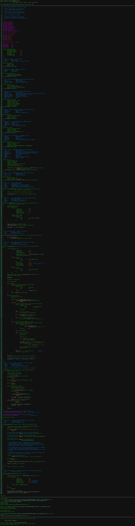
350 (1, 357)
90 (1, 96)
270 (1, 277)
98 (1, 104)
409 (1, 417)
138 (1, 144)
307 (1, 314)
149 (1, 155)
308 (1, 315)
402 (1, 410)
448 (1, 456)
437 (1, 445)
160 (1, 166)
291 (1, 298)
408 (1, 416)
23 (1, 28)
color (21, 2)
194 (1, 201)
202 (1, 209)
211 (1, 218)
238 (1, 245)
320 (1, 327)
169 (1, 175)
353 (1, 360)
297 (1, 304)
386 (1, 394)
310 (1, 317)
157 (1, 163)
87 (1, 93)
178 (1, 184)
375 (1, 383)
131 (1, 137)
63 (1, 69)
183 (1, 189)
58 (1, 64)
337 (1, 344)
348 (1, 355)
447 (1, 455)
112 (1, 118)
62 (1, 68)
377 (1, 385)
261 (1, 268)
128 (1, 134)
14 (1, 19)
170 (1, 176)
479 (1, 487)
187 (1, 193)
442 (1, 450)
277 (1, 284)
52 (1, 58)
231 (1, 238)
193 (1, 199)
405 (1, 413)
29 (1, 35)
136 (1, 142)
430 (1, 438)
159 (1, 165)
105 (1, 111)
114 (1, 120)
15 (1, 20)
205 (1, 212)
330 (1, 337)
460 (1, 468)
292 (1, 299)
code (30, 2)
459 (1, 467)
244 (1, 251)
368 (1, 376)
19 (1, 24)
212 (1, 219)
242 (1, 249)
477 (1, 485)
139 (1, 145)
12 (1, 17)
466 (1, 474)
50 (1, 56)
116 (1, 122)
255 (1, 262)
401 (1, 409)
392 (1, 400)
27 (1, 33)
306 (1, 313)
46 (1, 52)
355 (1, 362)
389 (1, 397)
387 (1, 395)
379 (1, 387)
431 (1, 439)
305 (1, 312)
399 (1, 407)
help (17, 2)
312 (1, 319)
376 (1, 384)
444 (1, 452)
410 (1, 418)
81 (1, 87)
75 (1, 81)
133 (1, 139)
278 (1, 285)
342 (1, 349)
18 (1, 23)
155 (1, 161)
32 (1, 38)
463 (1, 471)
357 (1, 364)
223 (1, 230)
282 (1, 289)
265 (1, 272)
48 (1, 54)
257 (1, 264)
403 (1, 411)
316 (1, 323)
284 (1, 291)
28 (1, 34)
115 (1, 121)
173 (1, 179)
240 (1, 247)
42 (1, 48)
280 (1, 287)
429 (1, 437)
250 (1, 257)
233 (1, 240)
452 (1, 460)
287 (1, 294)
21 (1, 26)
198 (1, 205)
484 (1, 492)
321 (1, 328)
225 (1, 232)
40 (1, 46)
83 (1, 89)
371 (1, 379)
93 (1, 99)
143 (1, 149)
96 (1, 102)
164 (1, 170)
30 (1, 36)
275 (1, 282)
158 (1, 164)
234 (1, 241)
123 (1, 129)
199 (1, 206)
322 (1, 329)
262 (1, 269)
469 (1, 477)
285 (1, 292)
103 (1, 109)
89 (1, 95)
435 (1, 443)
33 (1, 39)
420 (1, 428)
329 (1, 336)
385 (1, 393)
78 (1, 84)
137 (1, 143)
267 (1, 274)
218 (1, 225)
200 (1, 207)
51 (1, 57)
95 (1, 101)
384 (1, 392)
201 (1, 208)
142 (1, 148)
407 (1, 415)
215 (1, 222)
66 (1, 72)
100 (1, 106)
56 (1, 62)
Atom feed (34, 2)
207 (1, 214)
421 (1, 429)
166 (1, 172)
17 (1, 22)
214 (1, 221)
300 (1, 307)
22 (1, 27)
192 (1, 198)
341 (1, 348)
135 (1, 141)
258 (1, 265)
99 (1, 105)
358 (1, 365)
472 (1, 480)
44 (1, 50)
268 (1, 275)
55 (1, 61)
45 (1, 51)
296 (1, 303)
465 (1, 473)
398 (1, 406)
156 (1, 162)
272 (1, 279)
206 (1, 213)
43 (1, 49)
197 (1, 204)
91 (1, 97)
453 (1, 461)
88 (1, 94)
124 (1, 130)
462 (1, 470)
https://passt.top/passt (15, 501)
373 (1, 381)
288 (1, 295)
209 (1, 216)
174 (1, 180)
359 (1, 366)
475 (1, 483)
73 (1, 79)
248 (1, 255)
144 (1, 150)
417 (1, 425)
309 (1, 316)
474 (1, 482)
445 (1, 453)
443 (1, 451)
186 (1, 192)
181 (1, 187)
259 (1, 266)
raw (32, 4)
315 (1, 322)
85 (1, 91)
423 (1, 431)
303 (1, 310)
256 (1, 263)
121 (1, 127)
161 (1, 167)
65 (1, 71)
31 (1, 37)
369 (1, 377)
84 (1, 90)
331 (1, 338)
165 (1, 171)
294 (1, 301)
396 (1, 404)
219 (1, 226)
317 (1, 324)
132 (1, 138)
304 (1, 311)
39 (1, 45)
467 (1, 475)
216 (1, 223)
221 (1, 228)
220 (1, 227)
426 (1, 434)
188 (1, 194)
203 (1, 210)
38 (1, 44)
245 (1, 252)
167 (1, 173)
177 (1, 183)
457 (1, 465)
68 (1, 74)
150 (1, 156)
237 (1, 244)
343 (1, 350)
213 (1, 220)
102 (1, 108)
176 (1, 182)
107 (1, 113)
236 (1, 243)
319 (1, 326)
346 (1, 353)
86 (1, 92)
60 (1, 66)
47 (1, 53)
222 (1, 229)
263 (1, 270)
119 (1, 125)
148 (1, 154)
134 (1, 140)
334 (1, 341)
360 (1, 367)
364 (1, 372)
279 (1, 286)
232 (1, 239)
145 (1, 151)
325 (1, 332)
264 (1, 271)
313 (1, 320)
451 (1, 459)
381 (1, 389)
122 (1, 128)
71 (1, 77)
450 (1, 458)
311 (1, 318)
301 (1, 308)
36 (1, 42)
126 (1, 132)
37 (1, 43)
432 (1, 440)
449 (1, 457)
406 (1, 414)
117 (1, 123)
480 (1, 488)
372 (1, 380)
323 (1, 330)
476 (1, 484)
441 (1, 449)
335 (1, 342)
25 (1, 31)
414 (1, 422)
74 (1, 80)
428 (1, 436)
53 (1, 59)
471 (1, 479)
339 (1, 346)
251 (1, 258)
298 (1, 305)
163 (1, 169)
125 (1, 131)
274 (1, 281)
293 (1, 300)
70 (1, 76)
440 (1, 448)
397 (1, 405)
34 (1, 40)
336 (1, 343)
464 (1, 472)
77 (1, 83)
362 (1, 370)
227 (1, 234)
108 (1, 114)
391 (1, 399)
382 (1, 390)
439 (1, 447)
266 (1, 273)
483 (1, 491)
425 (1, 433)
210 (1, 217)
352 (1, 359)
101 (1, 107)
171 (1, 177)
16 (1, 21)
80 (1, 86)
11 (1, 16)
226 (1, 233)
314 (1, 321)
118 (1, 124)
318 (1, 325)
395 (1, 403)
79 (1, 85)
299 (1, 306)
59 (1, 65)
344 (1, 351)
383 (1, 391)
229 (1, 236)
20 (1, 25)
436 (1, 444)
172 (1, 178)
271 (1, 278)
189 (1, 195)
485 (1, 493)
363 (1, 371)
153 (1, 159)
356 (1, 363)
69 (1, 75)
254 (1, 261)
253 (1, 260)
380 (1, 388)
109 (1, 115)
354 (1, 361)
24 (1, 29)
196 (1, 203)
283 (1, 290)
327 (1, 334)
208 (1, 215)
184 (1, 190)
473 (1, 481)
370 (1, 378)
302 (1, 309)
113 (1, 119)
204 (1, 211)
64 (1, 70)
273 (1, 280)
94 (1, 100)
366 (1, 374)
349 (1, 356)
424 (1, 432)
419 (1, 427)
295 (1, 302)
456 (1, 464)
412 (1, 420)
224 (1, 231)
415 (1, 423)
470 (1, 478)
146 (1, 152)
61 (1, 67)
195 (1, 202)
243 (1, 250)
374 (1, 382)
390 (1, 398)
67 (1, 73)
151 (1, 157)
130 (1, 136)
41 (1, 47)
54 (1, 60)
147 (1, 153)
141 (1, 147)
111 (1, 117)
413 (1, 421)
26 (1, 32)
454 (1, 462)
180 (1, 186)
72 (1, 78)
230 (1, 237)
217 (1, 224)
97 (1, 103)
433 (1, 441)
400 (1, 408)
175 (1, 181)
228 (1, 235)
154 (1, 160)
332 (1, 339)
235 (1, 242)
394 (1, 402)
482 (1, 490)
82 (1, 88)
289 (1, 296)
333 (1, 340)
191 (1, 197)
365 (1, 373)
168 (1, 174)
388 (1, 396)
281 (1, 288)
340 (1, 347)
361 (1, 368)
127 (1, 133)
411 (1, 419)
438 (1, 446)
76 (1, 82)
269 (1, 276)
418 (1, 426)
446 (1, 454)
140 (1, 146)
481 (1, 489)
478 (1, 486)
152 (1, 158)
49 (1, 55)
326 (1, 333)
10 (1, 15)
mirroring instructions (21, 522)
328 (1, 335)
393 (1, 401)
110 (1, 116)
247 (1, 254)
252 (1, 259)
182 (1, 188)
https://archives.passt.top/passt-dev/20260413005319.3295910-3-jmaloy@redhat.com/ (26, 500)
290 (1, 297)
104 (1, 110)
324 (1, 331)
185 (1, 191)
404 (1, 412)
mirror (25, 2)
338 (1, 345)
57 (1, 63)
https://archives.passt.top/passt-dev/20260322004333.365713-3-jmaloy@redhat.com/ (30, 499)
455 (1, 463)
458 (1, 466)
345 (1, 352)
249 (1, 256)
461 (1, 469)
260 (1, 267)
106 (1, 112)
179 (1, 185)
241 (1, 248)
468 (1, 476)
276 (1, 283)
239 (1, 246)
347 (1, 354)
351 (1, 358)
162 (1, 168)
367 (1, 375)
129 (1, 135)
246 (1, 253)
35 (1, 41)
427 (1, 435)
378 (1, 386)
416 (1, 424)
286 (1, 293)
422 (1, 430)
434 (1, 442)
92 (1, 98)
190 (1, 196)
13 (1, 18)
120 (1, 126)
